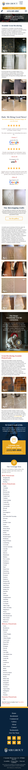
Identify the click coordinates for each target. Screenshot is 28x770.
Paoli (4, 567)
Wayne (5, 611)
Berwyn (5, 490)
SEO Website (10, 767)
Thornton (5, 686)
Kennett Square (7, 536)
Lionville (5, 548)
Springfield (6, 682)
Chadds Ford (6, 496)
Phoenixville (6, 573)
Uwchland (5, 603)
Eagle (4, 514)
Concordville (6, 506)
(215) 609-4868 (13, 11)
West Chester (6, 617)
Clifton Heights (7, 638)
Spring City (6, 589)
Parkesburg (6, 571)
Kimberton (5, 538)
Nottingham (6, 563)
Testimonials (14, 730)
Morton (5, 670)
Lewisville (5, 544)
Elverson (5, 518)
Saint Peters (6, 585)
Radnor (5, 676)
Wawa (4, 692)
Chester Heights (7, 634)
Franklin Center (7, 522)
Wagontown (6, 609)
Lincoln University (7, 546)
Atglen (4, 486)
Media (4, 668)
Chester (5, 632)
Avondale (5, 488)
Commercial (14, 719)
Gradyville (5, 658)
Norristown (6, 561)
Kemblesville (6, 534)
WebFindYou (18, 767)
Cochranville (6, 504)
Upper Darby (6, 688)
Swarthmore (6, 684)
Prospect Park (6, 674)
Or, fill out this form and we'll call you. (14, 452)
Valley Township (7, 607)
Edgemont (5, 644)
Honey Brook (6, 528)
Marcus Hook (6, 666)
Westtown (5, 621)
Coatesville (6, 502)
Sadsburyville (6, 583)
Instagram (9, 738)
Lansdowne (6, 662)
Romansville (6, 581)
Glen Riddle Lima (7, 654)
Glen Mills (5, 652)
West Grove (6, 619)
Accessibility (7, 761)
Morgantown (6, 479)
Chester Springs (7, 500)
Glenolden (5, 656)
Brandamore (6, 494)
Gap (4, 699)
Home (14, 713)
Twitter (19, 738)
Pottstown (5, 579)
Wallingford (6, 690)
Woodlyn (5, 695)
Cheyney (5, 636)
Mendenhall (6, 555)
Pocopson (5, 575)
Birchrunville (6, 492)
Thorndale (5, 595)
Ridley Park (6, 678)
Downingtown (6, 512)
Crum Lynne (6, 640)
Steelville (5, 591)
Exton (4, 520)
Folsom (5, 650)
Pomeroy (5, 577)
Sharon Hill (6, 680)
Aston (4, 626)
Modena (5, 557)
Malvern (5, 553)
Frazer (4, 524)
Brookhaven (6, 628)
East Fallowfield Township (9, 516)
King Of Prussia (7, 540)
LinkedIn (14, 742)
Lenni (4, 664)
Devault (5, 508)
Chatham (5, 498)
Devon (4, 510)
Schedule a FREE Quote (14, 8)
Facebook (14, 738)
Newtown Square (7, 672)
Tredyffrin (5, 599)
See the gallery (14, 218)
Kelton (4, 532)
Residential (14, 716)
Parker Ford (6, 569)
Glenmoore (6, 526)
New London (6, 559)
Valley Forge (6, 605)
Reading (5, 481)
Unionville (5, 601)
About (14, 724)
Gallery (14, 722)
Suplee (4, 593)
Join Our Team (14, 733)
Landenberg (6, 542)
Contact (14, 727)
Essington (5, 646)
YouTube (9, 742)
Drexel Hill (6, 642)
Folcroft (5, 648)
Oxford (5, 565)
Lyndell (5, 550)
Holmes (5, 660)
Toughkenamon (7, 597)
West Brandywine (7, 615)
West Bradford (6, 613)
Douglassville (6, 477)
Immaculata (6, 530)
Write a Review (2, 11)
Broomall (5, 630)
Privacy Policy (14, 761)
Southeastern (6, 587)
